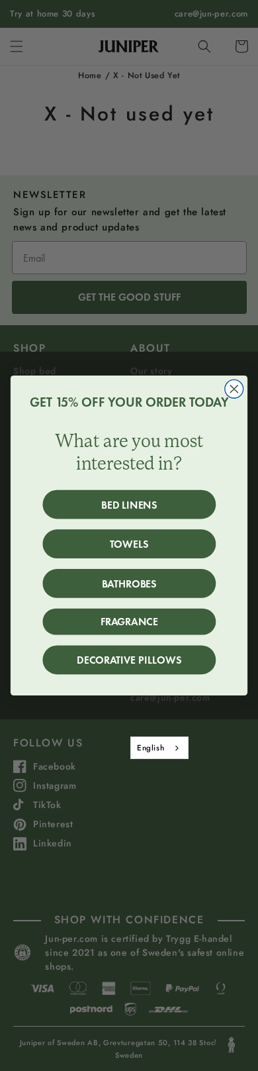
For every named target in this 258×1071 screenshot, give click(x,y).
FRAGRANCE (129, 621)
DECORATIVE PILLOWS (129, 660)
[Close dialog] (234, 389)
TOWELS (129, 544)
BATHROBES (129, 583)
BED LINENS (129, 504)
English (150, 747)
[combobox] (159, 748)
